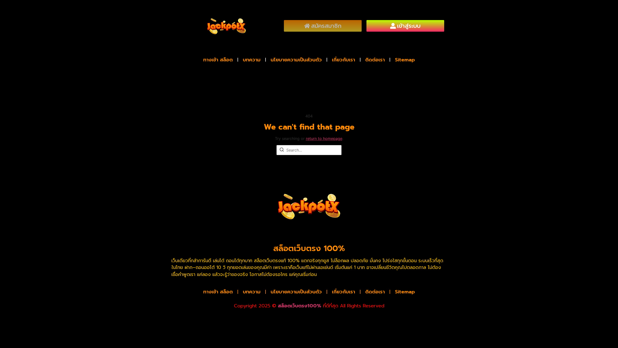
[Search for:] (309, 150)
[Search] (281, 150)
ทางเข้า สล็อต (218, 59)
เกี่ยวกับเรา (343, 59)
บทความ (251, 59)
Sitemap (405, 59)
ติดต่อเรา (375, 59)
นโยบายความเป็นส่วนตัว (296, 59)
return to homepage (324, 138)
